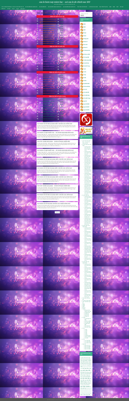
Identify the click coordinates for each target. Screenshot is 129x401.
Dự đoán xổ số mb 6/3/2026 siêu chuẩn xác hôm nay (54, 124)
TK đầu (84, 77)
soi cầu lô (87, 376)
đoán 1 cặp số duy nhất (85, 394)
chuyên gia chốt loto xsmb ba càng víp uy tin (88, 153)
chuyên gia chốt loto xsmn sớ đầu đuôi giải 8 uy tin (87, 283)
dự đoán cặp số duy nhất (85, 363)
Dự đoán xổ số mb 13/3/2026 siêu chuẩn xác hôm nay (55, 195)
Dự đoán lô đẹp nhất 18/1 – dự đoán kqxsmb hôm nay (55, 150)
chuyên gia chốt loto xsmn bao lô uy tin (87, 265)
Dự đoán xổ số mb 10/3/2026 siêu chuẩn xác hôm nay (55, 159)
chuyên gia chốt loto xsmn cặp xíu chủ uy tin (87, 269)
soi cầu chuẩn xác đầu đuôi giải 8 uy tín (47, 113)
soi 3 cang (87, 364)
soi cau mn (83, 372)
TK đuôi (84, 80)
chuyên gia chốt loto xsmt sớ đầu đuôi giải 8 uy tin (87, 247)
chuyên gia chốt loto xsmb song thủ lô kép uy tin (87, 219)
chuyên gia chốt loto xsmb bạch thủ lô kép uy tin (87, 160)
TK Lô (13, 8)
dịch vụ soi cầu (83, 359)
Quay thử (22, 8)
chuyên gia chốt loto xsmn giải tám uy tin (88, 276)
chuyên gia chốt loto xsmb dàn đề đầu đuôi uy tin (87, 185)
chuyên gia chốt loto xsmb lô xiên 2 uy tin (87, 205)
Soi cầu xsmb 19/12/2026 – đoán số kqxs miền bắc (53, 141)
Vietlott (3, 8)
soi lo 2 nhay (84, 389)
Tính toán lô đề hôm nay (82, 6)
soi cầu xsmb (85, 386)
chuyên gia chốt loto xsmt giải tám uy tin (87, 240)
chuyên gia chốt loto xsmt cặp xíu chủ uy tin (87, 232)
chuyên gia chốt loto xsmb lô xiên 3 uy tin (87, 208)
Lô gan (84, 68)
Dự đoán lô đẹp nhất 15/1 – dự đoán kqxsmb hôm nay (55, 132)
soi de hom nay (88, 388)
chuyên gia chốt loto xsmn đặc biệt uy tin (88, 272)
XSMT (117, 6)
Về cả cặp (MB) (86, 57)
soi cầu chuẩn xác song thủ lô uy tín (47, 111)
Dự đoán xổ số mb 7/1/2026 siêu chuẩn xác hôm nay (54, 168)
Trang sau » (57, 212)
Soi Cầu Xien (84, 383)
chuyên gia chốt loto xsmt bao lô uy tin (87, 229)
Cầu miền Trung (86, 65)
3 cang (81, 357)
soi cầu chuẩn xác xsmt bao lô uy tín (47, 106)
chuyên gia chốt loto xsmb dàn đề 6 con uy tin (87, 174)
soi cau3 (84, 366)
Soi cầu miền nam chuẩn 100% (69, 6)
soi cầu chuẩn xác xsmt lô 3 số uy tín (47, 118)
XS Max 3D (85, 47)
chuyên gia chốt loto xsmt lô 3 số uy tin (87, 243)
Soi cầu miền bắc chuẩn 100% (31, 6)
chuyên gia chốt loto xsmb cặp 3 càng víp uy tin (87, 167)
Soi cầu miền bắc (42, 6)
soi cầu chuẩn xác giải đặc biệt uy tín (47, 101)
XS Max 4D (85, 41)
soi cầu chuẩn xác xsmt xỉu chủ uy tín (47, 98)
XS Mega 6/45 (85, 38)
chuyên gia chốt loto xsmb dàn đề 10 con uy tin (87, 182)
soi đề (86, 393)
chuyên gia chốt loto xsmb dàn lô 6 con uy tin (88, 197)
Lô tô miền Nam (86, 95)
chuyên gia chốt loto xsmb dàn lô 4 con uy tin (88, 192)
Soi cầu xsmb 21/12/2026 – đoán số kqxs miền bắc (53, 186)
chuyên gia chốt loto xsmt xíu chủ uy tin (87, 259)
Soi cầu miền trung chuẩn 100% (54, 6)
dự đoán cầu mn (88, 361)
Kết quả (121, 6)
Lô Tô (17, 8)
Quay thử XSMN (86, 109)
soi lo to (87, 389)
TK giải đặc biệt (86, 83)
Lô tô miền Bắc (86, 92)
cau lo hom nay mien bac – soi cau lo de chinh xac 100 (13, 6)
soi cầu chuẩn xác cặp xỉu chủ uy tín (47, 108)
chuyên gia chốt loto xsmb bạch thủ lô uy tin (87, 163)
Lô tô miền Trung (86, 98)
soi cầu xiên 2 (87, 384)
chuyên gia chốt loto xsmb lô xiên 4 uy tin (87, 212)
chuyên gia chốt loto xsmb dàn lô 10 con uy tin (87, 189)
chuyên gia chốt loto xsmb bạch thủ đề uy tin (87, 156)
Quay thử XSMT (86, 106)
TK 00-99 (85, 89)
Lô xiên (84, 71)
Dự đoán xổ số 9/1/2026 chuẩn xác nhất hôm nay (53, 203)
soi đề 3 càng (89, 393)
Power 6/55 (85, 44)
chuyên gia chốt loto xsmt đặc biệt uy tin (87, 236)
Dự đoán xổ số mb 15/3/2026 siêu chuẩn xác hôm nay (55, 177)
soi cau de (85, 368)
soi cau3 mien (88, 366)
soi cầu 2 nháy (85, 375)
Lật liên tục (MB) (86, 54)
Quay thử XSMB (86, 103)
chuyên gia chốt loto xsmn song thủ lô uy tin (87, 295)
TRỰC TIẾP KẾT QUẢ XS (103, 6)
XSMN (114, 6)
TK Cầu (8, 8)
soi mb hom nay (86, 392)
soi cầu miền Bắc (85, 378)
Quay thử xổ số (87, 345)
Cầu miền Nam (86, 63)
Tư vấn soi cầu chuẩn (93, 6)
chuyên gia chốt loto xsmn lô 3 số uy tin (87, 280)
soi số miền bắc (84, 393)
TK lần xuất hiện (86, 86)
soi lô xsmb (81, 392)
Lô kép (84, 74)
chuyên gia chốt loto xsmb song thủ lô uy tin (87, 223)
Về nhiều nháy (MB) (87, 60)
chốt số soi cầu (87, 357)
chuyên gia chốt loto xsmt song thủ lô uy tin (88, 255)
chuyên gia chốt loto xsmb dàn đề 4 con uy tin (87, 171)
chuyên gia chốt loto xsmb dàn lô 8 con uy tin (88, 201)
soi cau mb (86, 370)
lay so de (82, 364)
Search (82, 15)
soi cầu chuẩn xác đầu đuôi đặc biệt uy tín (48, 116)
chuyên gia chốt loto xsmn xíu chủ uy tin (87, 292)
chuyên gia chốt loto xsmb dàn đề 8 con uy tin (87, 178)
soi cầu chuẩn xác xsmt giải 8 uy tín (47, 103)
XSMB (110, 6)
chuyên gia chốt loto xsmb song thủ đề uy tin (87, 215)
